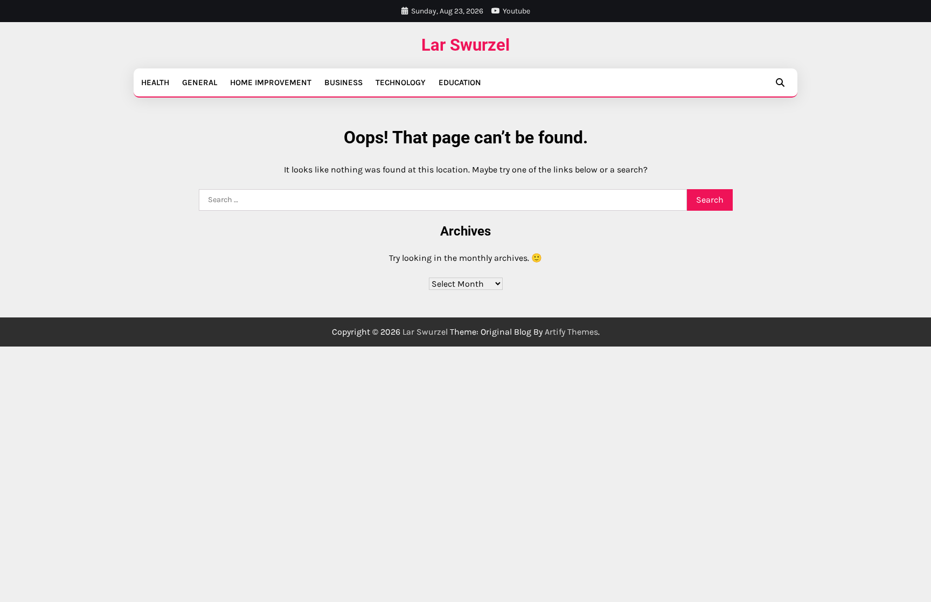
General (199, 82)
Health (155, 82)
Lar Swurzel (465, 45)
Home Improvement (270, 82)
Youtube (516, 11)
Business (343, 82)
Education (460, 82)
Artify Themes (571, 332)
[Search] (780, 82)
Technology (401, 82)
